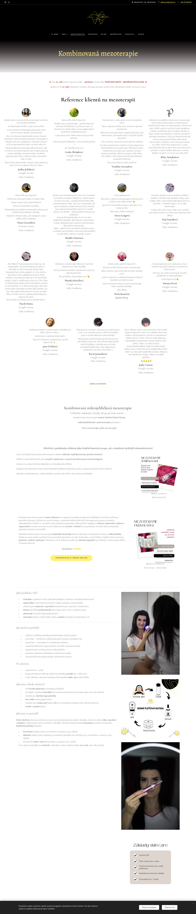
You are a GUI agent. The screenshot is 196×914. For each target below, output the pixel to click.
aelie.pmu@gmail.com (167, 2)
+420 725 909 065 (185, 2)
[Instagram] (8, 2)
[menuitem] (55, 34)
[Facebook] (5, 2)
